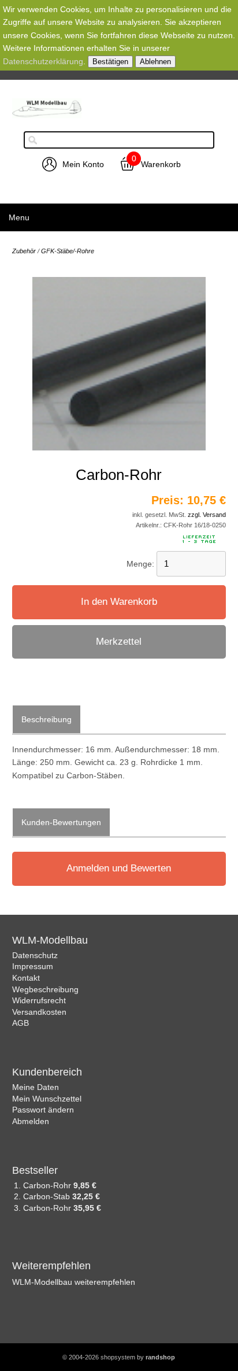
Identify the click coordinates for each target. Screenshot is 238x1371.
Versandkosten (39, 1012)
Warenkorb (161, 164)
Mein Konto (83, 164)
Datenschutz (35, 955)
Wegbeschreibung (45, 989)
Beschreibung (46, 719)
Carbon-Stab (47, 1196)
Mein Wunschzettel (46, 1098)
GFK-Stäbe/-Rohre (67, 250)
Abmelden (30, 1121)
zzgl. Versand (207, 514)
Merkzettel (119, 641)
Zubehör (24, 250)
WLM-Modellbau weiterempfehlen (73, 1282)
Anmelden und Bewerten (118, 868)
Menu (19, 217)
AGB (20, 1023)
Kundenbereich (47, 1072)
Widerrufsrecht (39, 1000)
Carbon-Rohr (48, 1185)
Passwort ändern (43, 1109)
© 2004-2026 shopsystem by (118, 1357)
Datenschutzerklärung (43, 61)
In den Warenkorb (119, 601)
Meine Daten (35, 1087)
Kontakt (26, 977)
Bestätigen (110, 61)
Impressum (32, 966)
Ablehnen (155, 61)
